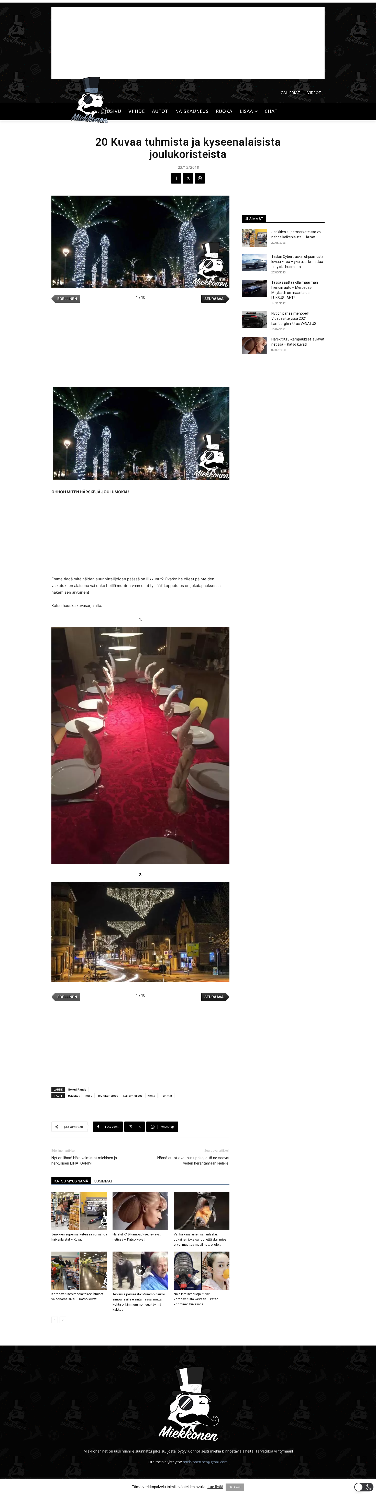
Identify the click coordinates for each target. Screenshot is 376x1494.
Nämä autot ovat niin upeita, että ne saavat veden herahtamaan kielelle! (193, 1161)
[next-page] (63, 1320)
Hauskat (74, 1095)
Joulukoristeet (108, 1095)
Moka (151, 1095)
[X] (188, 178)
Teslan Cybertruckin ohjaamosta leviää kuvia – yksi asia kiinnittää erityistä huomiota (297, 261)
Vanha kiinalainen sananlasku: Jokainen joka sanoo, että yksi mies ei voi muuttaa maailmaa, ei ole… (200, 1239)
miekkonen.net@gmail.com (205, 1461)
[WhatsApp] (200, 178)
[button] (363, 1487)
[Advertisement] (188, 43)
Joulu (88, 1095)
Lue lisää (215, 1487)
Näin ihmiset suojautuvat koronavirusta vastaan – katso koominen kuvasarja (196, 1299)
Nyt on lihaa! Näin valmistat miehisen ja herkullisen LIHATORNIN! (84, 1161)
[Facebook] (176, 178)
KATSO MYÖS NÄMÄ (71, 1181)
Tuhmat (166, 1095)
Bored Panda (77, 1089)
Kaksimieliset (132, 1095)
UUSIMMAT (103, 1181)
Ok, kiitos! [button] (235, 1487)
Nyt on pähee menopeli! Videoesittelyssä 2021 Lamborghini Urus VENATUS (293, 318)
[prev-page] (54, 1320)
